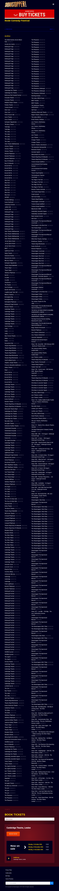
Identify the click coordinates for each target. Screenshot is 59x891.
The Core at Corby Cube (14, 501)
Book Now (13, 834)
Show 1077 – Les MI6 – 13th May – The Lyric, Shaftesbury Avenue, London (41, 613)
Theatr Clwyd (11, 268)
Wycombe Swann (38, 406)
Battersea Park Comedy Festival (16, 95)
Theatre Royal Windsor (13, 345)
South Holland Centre (13, 360)
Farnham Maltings (12, 200)
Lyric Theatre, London (13, 771)
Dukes (9, 338)
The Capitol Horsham (13, 440)
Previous (9, 29)
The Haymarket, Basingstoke (41, 147)
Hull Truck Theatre (12, 698)
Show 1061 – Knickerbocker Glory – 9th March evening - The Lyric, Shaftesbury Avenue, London (41, 721)
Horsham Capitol (38, 152)
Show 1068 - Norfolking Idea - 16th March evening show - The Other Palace (42, 708)
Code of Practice (9, 879)
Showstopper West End (40, 256)
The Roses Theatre (12, 508)
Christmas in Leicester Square (42, 383)
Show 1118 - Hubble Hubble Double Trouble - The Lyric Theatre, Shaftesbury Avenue (42, 401)
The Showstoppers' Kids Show (42, 507)
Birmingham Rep (12, 297)
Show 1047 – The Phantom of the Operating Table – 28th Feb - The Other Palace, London (42, 746)
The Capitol (10, 657)
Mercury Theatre (12, 260)
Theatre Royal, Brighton (40, 364)
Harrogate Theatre (12, 423)
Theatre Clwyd (11, 729)
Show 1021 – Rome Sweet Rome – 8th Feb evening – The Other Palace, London (42, 799)
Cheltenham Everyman (13, 428)
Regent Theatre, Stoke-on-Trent (42, 114)
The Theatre (11, 285)
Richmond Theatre (39, 149)
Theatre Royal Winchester (14, 355)
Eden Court (10, 110)
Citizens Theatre (12, 146)
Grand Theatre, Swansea (40, 416)
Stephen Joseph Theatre (14, 362)
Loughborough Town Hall (14, 292)
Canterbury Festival (13, 204)
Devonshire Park (12, 343)
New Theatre (11, 691)
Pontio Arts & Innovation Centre (16, 739)
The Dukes (10, 710)
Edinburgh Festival (12, 591)
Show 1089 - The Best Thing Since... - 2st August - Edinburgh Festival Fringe (42, 478)
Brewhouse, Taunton (39, 241)
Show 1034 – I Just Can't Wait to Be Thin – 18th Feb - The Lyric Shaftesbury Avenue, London (42, 793)
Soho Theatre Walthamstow (15, 144)
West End (10, 180)
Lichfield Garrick (12, 686)
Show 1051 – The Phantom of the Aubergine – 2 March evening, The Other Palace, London (42, 733)
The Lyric (10, 780)
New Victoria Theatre (13, 336)
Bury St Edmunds (12, 161)
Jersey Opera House (13, 241)
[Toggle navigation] (53, 4)
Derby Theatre (11, 506)
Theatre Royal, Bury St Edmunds (16, 525)
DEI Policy (8, 876)
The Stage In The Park (40, 179)
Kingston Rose (11, 569)
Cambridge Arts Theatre (14, 90)
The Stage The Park (39, 184)
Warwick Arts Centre (13, 258)
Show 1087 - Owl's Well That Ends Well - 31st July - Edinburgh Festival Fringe (41, 489)
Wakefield (10, 778)
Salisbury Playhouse (13, 272)
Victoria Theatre (12, 661)
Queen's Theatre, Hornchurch (42, 144)
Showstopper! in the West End (42, 291)
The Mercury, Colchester (14, 785)
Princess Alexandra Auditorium (16, 365)
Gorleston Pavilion (12, 255)
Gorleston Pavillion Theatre (15, 426)
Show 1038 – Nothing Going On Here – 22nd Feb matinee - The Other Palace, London (42, 773)
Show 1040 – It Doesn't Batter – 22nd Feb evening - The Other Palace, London (42, 767)
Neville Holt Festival (13, 289)
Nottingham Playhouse (13, 302)
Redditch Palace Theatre (14, 102)
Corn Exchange (11, 287)
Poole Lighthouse (12, 584)
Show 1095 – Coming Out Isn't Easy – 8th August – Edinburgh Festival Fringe (42, 450)
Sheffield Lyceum (12, 652)
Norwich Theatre (12, 306)
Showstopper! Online (39, 294)
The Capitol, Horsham (13, 766)
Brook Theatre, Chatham (40, 119)
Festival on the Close (13, 469)
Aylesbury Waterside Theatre (41, 112)
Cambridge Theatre (12, 309)
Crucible (10, 277)
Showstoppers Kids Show (41, 635)
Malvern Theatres (12, 294)
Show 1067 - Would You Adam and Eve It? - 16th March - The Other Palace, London (42, 715)
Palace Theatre (11, 367)
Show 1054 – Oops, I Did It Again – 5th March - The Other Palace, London (41, 727)
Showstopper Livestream (40, 201)
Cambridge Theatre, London (19, 859)
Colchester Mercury (13, 574)
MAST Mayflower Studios (14, 464)
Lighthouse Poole (12, 251)
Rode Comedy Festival (40, 216)
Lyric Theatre (37, 135)
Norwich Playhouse (13, 153)
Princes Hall (11, 209)
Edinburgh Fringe (12, 46)
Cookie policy (9, 873)
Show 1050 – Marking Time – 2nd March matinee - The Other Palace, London (41, 740)
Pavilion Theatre (12, 105)
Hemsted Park (11, 503)
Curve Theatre (11, 117)
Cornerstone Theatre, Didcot (41, 418)
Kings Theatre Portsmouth (41, 327)
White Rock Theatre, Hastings (42, 239)
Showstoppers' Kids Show (41, 500)
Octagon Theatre (38, 140)
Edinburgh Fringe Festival (14, 304)
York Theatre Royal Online (41, 192)
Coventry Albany (12, 571)
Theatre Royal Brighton (40, 173)
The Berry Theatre (12, 124)
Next (51, 29)
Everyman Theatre (12, 97)
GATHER (10, 197)
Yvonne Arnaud (11, 107)
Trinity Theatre (11, 761)
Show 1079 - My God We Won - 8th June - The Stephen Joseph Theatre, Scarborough (42, 495)
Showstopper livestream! (40, 253)
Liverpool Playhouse (13, 516)
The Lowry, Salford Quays (40, 98)
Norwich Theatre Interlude (41, 189)
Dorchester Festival (13, 462)
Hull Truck (37, 110)
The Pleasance (11, 795)
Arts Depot (10, 486)
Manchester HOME (39, 209)
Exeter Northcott (12, 202)
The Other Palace (12, 535)
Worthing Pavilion (38, 95)
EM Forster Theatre (13, 394)
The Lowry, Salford (39, 117)
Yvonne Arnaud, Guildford (40, 161)
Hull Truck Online (38, 196)
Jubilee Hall (11, 207)
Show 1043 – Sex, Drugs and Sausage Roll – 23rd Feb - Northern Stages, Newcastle (42, 761)
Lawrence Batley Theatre (14, 720)
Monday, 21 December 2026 (35, 849)
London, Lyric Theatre (39, 408)
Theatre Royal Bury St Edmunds (16, 404)
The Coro (10, 688)
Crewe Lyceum (38, 194)
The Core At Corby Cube (14, 499)
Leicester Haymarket (39, 337)
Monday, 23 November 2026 (35, 847)
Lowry (9, 328)
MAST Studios (38, 100)
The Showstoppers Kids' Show (42, 626)
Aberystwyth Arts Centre (14, 737)
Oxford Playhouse (12, 460)
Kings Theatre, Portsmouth (41, 362)
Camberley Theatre (12, 708)
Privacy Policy (9, 870)
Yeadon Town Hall (38, 367)
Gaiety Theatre (11, 253)
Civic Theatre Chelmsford (41, 332)
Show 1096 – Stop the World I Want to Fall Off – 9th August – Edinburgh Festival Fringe (42, 444)
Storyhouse (11, 282)
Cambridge (10, 576)
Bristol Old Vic (11, 165)
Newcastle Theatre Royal (14, 409)
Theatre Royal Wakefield (14, 265)
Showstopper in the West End (42, 225)
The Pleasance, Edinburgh (41, 88)
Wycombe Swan (12, 421)
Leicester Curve (12, 564)
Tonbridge (10, 127)
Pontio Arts (10, 438)
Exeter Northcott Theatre (14, 705)
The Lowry (10, 131)
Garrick (9, 275)
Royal (9, 370)
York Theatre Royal (12, 472)
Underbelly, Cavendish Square (15, 756)
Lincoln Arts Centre (13, 44)
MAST (9, 248)
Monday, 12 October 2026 (35, 844)
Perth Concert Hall (12, 114)
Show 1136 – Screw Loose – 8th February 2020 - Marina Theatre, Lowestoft (42, 371)
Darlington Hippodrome (14, 122)
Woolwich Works (12, 530)
